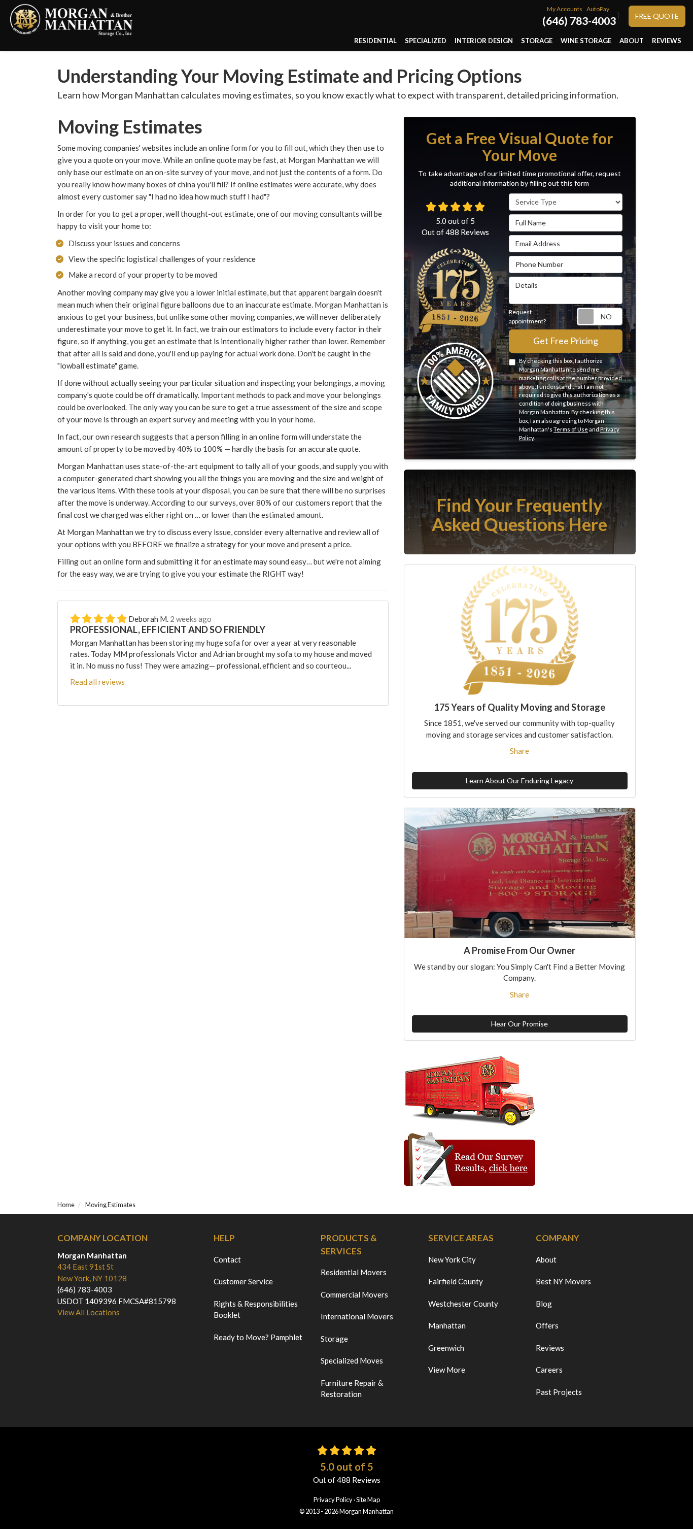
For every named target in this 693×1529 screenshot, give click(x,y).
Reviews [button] (666, 41)
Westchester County (463, 1303)
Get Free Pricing (565, 340)
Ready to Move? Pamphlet (258, 1337)
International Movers (357, 1316)
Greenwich (446, 1347)
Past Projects (559, 1392)
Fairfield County (455, 1281)
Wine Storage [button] (586, 41)
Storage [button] (536, 41)
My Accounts (564, 9)
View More (446, 1369)
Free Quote (657, 16)
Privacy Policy (333, 1499)
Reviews (550, 1347)
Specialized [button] (425, 41)
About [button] (631, 41)
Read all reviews (97, 681)
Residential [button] (375, 41)
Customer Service (243, 1281)
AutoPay (597, 9)
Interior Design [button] (484, 41)
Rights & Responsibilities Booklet (256, 1309)
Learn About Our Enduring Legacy (519, 780)
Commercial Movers (354, 1294)
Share (519, 750)
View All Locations (88, 1312)
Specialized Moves (352, 1360)
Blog (544, 1303)
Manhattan (447, 1325)
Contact (227, 1259)
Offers (547, 1325)
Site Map (368, 1499)
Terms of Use (570, 429)
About (546, 1259)
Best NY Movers (563, 1281)
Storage (334, 1338)
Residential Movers (354, 1272)
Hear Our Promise (519, 1023)
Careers (549, 1369)
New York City (452, 1259)
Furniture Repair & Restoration (352, 1388)
